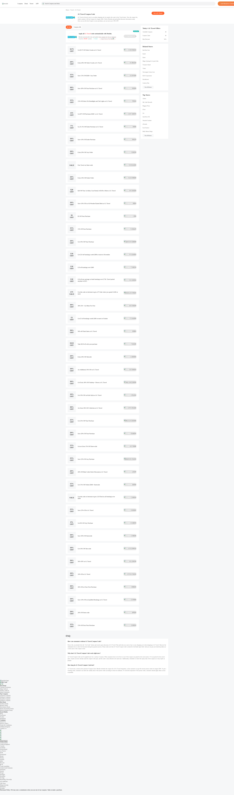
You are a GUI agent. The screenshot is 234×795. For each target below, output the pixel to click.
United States (3, 741)
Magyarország (4, 785)
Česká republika (4, 766)
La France (3, 751)
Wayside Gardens (147, 120)
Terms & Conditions (6, 725)
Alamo (144, 98)
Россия (2, 762)
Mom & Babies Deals (6, 710)
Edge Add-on (4, 689)
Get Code (132, 36)
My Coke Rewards (147, 102)
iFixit (144, 109)
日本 (1, 752)
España (2, 759)
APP (37, 3)
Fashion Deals (4, 704)
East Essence (146, 127)
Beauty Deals (4, 705)
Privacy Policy (4, 723)
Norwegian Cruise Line (149, 72)
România (2, 776)
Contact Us (3, 728)
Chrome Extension (5, 687)
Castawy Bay (146, 83)
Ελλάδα (2, 788)
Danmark (2, 769)
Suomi (2, 771)
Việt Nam (3, 783)
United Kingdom (5, 744)
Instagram (3, 718)
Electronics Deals (5, 707)
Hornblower (146, 79)
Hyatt (144, 57)
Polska (2, 758)
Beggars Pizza (146, 106)
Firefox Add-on (4, 690)
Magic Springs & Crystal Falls (150, 61)
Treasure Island (147, 64)
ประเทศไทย (3, 781)
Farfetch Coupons (5, 700)
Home (67, 10)
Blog (1, 713)
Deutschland (3, 749)
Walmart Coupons (5, 697)
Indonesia (3, 786)
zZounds (145, 124)
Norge (2, 773)
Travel (72, 10)
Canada (2, 746)
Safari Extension (5, 692)
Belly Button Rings (147, 131)
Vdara (144, 68)
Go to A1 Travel (158, 13)
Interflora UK (146, 117)
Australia (2, 747)
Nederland (3, 754)
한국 (1, 764)
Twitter (2, 717)
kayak (144, 54)
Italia (1, 761)
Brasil (1, 756)
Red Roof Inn (146, 50)
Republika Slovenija (6, 779)
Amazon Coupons (5, 695)
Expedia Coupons (5, 699)
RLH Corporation (147, 75)
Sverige (2, 778)
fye (143, 113)
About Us (3, 722)
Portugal (2, 774)
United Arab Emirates (6, 768)
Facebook (3, 715)
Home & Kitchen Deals (7, 708)
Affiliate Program (5, 727)
